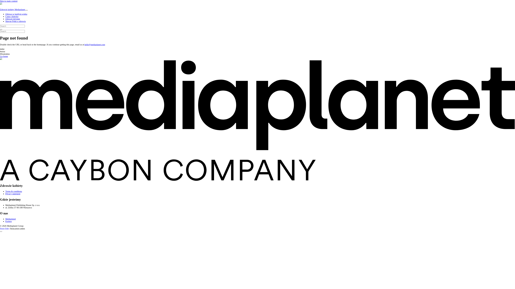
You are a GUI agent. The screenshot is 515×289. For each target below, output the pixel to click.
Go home (4, 56)
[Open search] (1, 29)
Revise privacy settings (17, 228)
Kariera (8, 221)
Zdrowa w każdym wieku (16, 14)
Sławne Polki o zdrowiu (15, 21)
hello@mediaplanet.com (94, 44)
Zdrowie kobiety (12, 9)
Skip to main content (8, 1)
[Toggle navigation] (27, 10)
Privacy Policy (4, 228)
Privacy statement (12, 194)
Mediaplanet (10, 219)
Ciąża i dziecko (11, 16)
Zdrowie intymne (12, 19)
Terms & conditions (13, 191)
